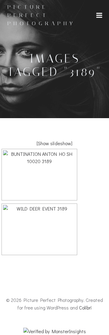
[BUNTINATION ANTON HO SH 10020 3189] (39, 174)
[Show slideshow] (54, 143)
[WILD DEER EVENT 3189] (39, 229)
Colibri (85, 307)
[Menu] (99, 15)
